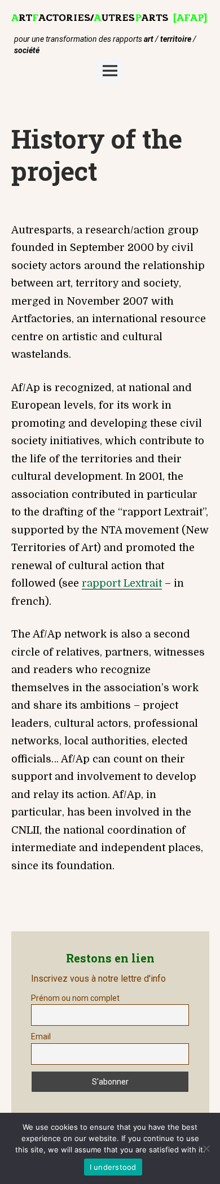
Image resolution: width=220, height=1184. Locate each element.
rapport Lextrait (122, 583)
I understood (113, 1167)
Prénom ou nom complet (75, 998)
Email (41, 1036)
